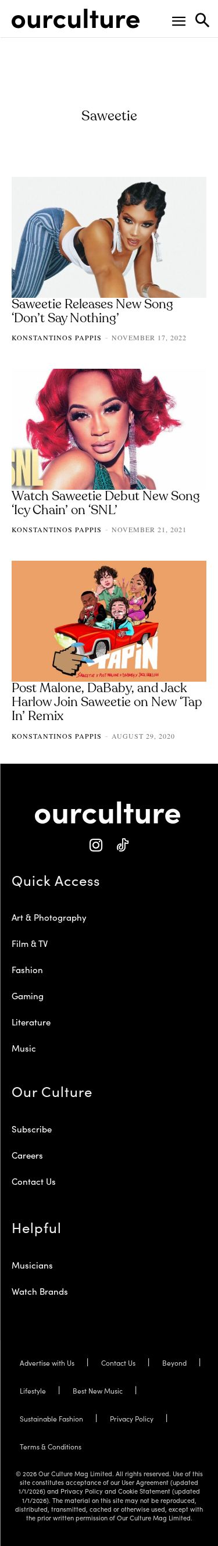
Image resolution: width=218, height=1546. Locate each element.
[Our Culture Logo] (76, 19)
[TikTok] (122, 845)
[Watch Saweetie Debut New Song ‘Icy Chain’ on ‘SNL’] (109, 429)
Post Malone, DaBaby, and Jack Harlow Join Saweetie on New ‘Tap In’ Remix (107, 702)
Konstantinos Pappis (57, 337)
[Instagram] (96, 845)
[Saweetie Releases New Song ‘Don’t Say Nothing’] (109, 237)
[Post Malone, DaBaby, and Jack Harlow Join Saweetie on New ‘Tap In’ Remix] (109, 621)
